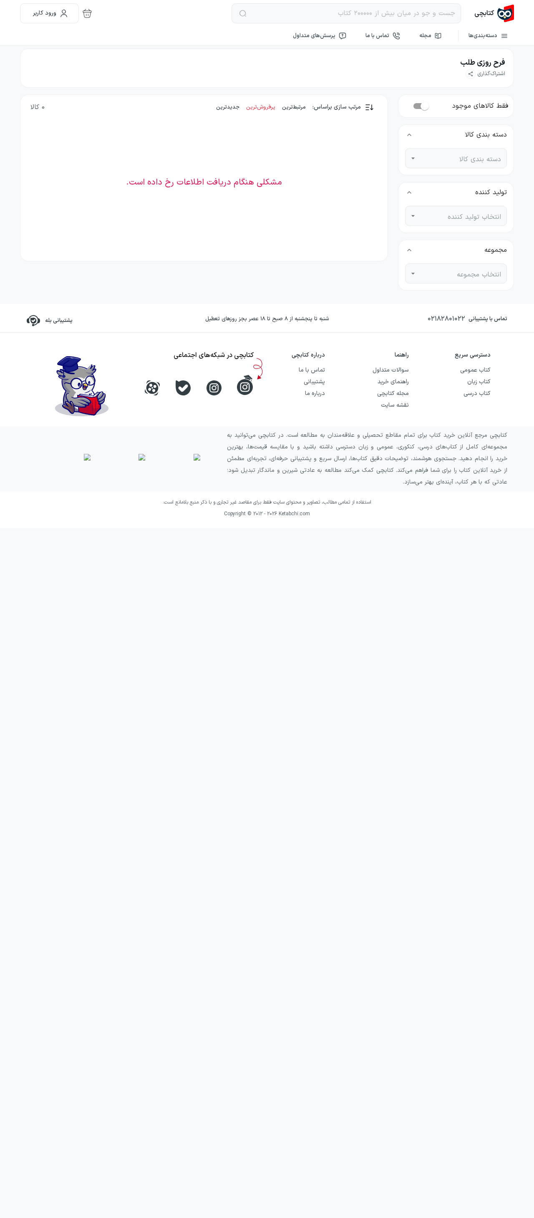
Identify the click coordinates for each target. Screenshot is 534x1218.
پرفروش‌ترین (260, 107)
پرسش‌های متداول (314, 36)
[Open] (413, 158)
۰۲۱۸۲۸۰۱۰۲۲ (446, 319)
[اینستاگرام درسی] (245, 385)
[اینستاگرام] (214, 388)
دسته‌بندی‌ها (483, 36)
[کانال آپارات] (152, 388)
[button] (485, 74)
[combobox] (462, 158)
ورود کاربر (44, 13)
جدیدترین (227, 107)
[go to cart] (87, 13)
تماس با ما (377, 36)
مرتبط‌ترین (294, 107)
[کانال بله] (183, 388)
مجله (425, 36)
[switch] (424, 106)
